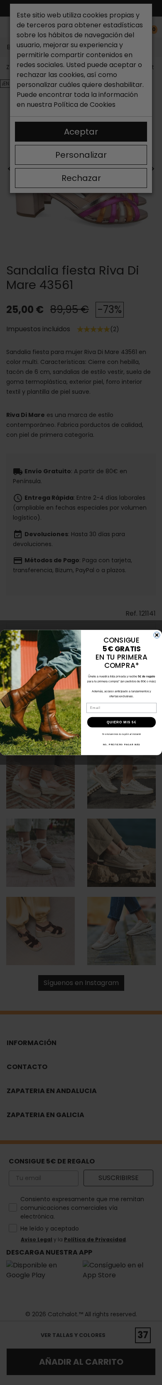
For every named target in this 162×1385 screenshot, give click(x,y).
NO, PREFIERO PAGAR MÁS (121, 745)
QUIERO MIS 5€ (122, 722)
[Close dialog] (157, 635)
